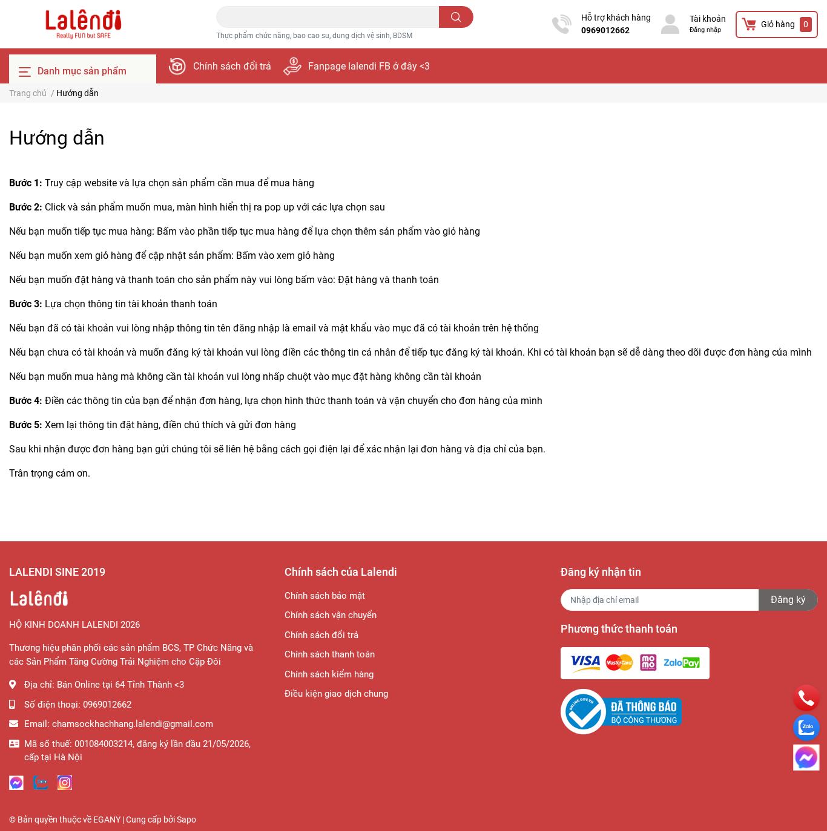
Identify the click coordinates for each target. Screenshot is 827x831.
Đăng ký (788, 599)
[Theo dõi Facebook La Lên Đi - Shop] (16, 781)
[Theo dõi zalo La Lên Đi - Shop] (40, 781)
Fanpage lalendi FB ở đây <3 (369, 66)
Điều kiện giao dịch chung (336, 693)
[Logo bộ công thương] (621, 711)
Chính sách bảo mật (325, 595)
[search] (456, 17)
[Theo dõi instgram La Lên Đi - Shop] (65, 781)
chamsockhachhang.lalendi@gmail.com (132, 724)
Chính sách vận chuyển (331, 615)
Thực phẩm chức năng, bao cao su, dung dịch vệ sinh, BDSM (314, 35)
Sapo (186, 819)
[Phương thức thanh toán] (635, 662)
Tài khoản (708, 19)
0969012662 (605, 30)
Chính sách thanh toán (330, 654)
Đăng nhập (705, 30)
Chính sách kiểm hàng (329, 674)
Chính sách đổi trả (232, 66)
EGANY (106, 819)
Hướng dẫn (57, 137)
